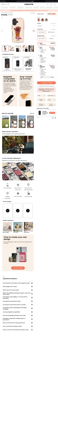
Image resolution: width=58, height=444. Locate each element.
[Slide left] (2, 31)
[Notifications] (8, 4)
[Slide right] (34, 31)
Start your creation (18, 268)
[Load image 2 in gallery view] (12, 48)
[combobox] (46, 25)
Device (39, 23)
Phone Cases (12, 7)
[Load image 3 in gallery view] (18, 48)
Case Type (40, 29)
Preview (52, 77)
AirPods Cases (20, 7)
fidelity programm (46, 91)
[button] (48, 4)
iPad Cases (42, 7)
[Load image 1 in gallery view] (5, 48)
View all (32, 113)
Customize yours (4, 7)
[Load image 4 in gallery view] (25, 48)
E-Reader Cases (28, 7)
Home (2, 12)
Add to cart (52, 112)
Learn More (53, 23)
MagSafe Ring (40, 35)
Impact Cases (6, 12)
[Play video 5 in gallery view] (31, 48)
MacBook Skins (49, 7)
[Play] (15, 122)
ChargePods (35, 7)
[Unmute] (6, 125)
